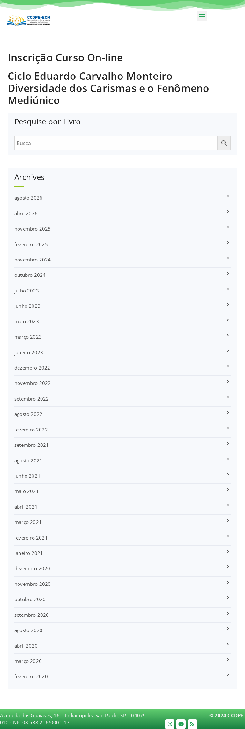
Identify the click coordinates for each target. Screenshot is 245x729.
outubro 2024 (30, 275)
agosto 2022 (28, 414)
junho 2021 (27, 476)
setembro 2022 (31, 398)
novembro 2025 (32, 228)
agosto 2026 (28, 198)
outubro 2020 (30, 599)
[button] (202, 16)
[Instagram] (169, 724)
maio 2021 (26, 491)
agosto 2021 (28, 460)
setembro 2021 (31, 445)
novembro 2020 (32, 584)
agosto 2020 (28, 630)
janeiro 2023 (28, 352)
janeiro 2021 (28, 553)
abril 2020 (26, 646)
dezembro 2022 (32, 367)
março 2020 (28, 661)
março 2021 (28, 522)
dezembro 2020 (32, 568)
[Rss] (192, 724)
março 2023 (28, 337)
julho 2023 (26, 290)
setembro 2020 (31, 615)
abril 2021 (26, 507)
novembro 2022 (32, 383)
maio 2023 (26, 321)
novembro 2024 (32, 259)
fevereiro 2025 (31, 244)
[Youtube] (181, 724)
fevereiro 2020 (31, 676)
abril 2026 (26, 213)
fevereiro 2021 (31, 537)
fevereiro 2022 (31, 429)
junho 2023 (27, 306)
